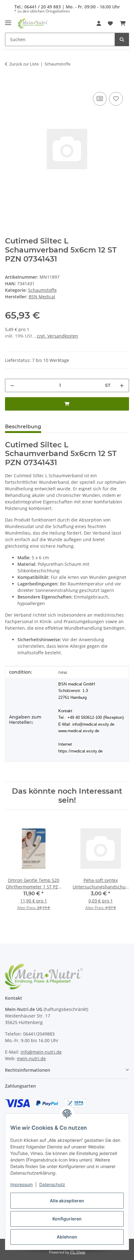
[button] (98, 23)
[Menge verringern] (12, 385)
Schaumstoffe (42, 290)
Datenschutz (52, 1184)
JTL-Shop (77, 1252)
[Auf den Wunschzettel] (116, 99)
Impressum (21, 1184)
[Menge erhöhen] (122, 385)
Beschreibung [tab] (23, 427)
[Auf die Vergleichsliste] (100, 99)
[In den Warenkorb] (10, 83)
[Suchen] (122, 39)
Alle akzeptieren (67, 1200)
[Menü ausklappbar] (8, 20)
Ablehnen (67, 1236)
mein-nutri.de (31, 1058)
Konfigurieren (67, 1218)
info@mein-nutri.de (41, 1052)
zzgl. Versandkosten (57, 336)
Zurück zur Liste (24, 64)
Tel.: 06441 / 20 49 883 (37, 7)
